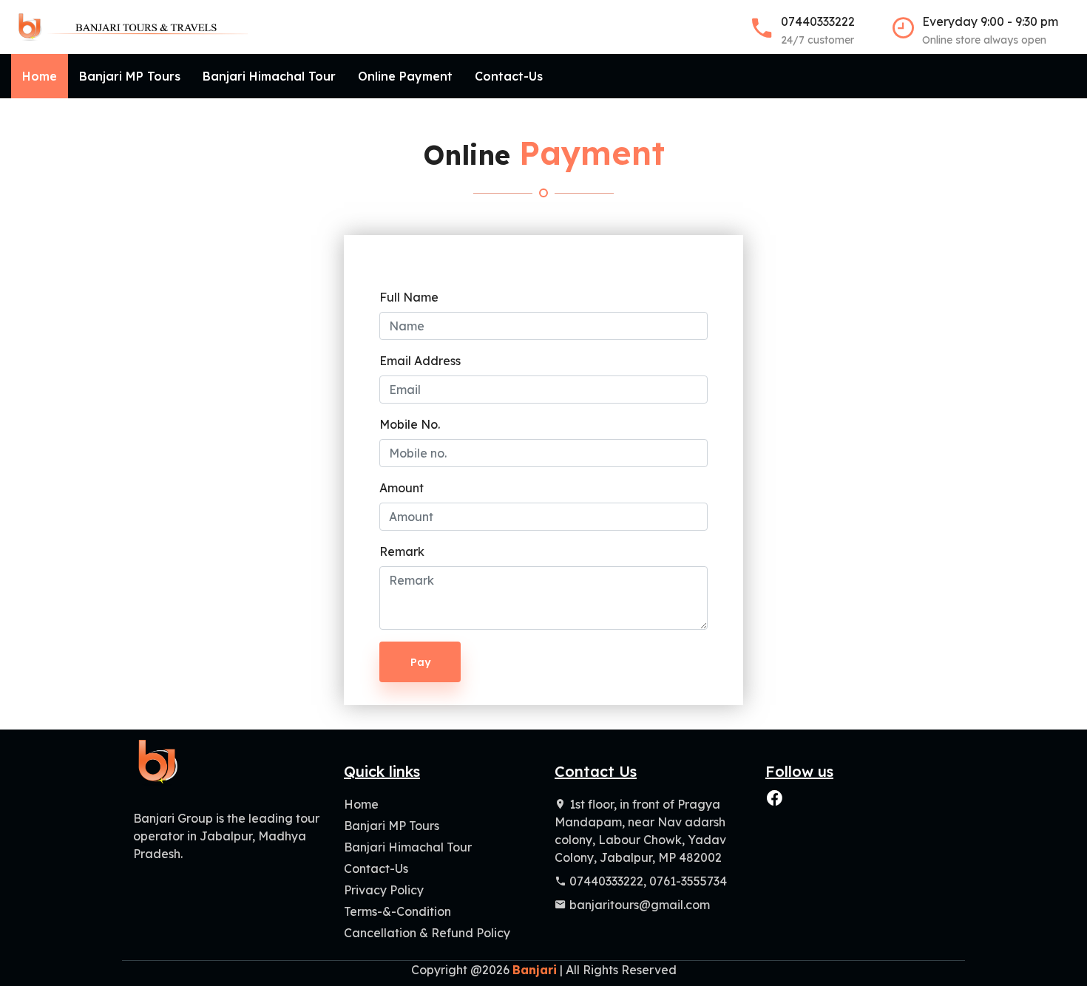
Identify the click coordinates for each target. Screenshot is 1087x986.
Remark (401, 551)
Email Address (420, 360)
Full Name (408, 297)
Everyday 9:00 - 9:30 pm (990, 30)
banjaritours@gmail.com (639, 904)
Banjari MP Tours (129, 76)
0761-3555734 (688, 881)
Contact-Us (509, 76)
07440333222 (818, 30)
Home (39, 76)
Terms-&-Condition (397, 911)
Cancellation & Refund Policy (427, 932)
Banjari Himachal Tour (269, 76)
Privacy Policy (384, 890)
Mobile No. (409, 424)
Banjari (534, 969)
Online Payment (405, 76)
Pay (420, 662)
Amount (401, 487)
